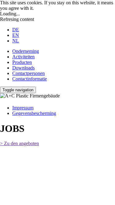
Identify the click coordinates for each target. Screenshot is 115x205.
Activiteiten (23, 56)
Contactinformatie (29, 78)
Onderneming (25, 51)
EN (15, 35)
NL (15, 40)
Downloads (23, 67)
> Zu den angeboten (19, 143)
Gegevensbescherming (34, 113)
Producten (22, 62)
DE (15, 29)
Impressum (22, 107)
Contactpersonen (28, 73)
